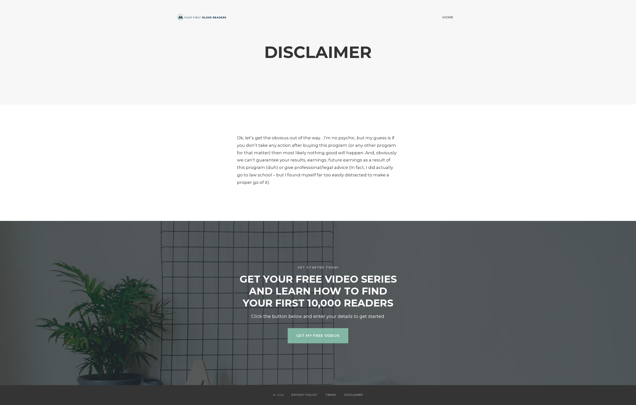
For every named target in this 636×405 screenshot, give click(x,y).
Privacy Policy (304, 395)
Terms (330, 395)
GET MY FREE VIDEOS (318, 335)
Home (447, 17)
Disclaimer (353, 395)
